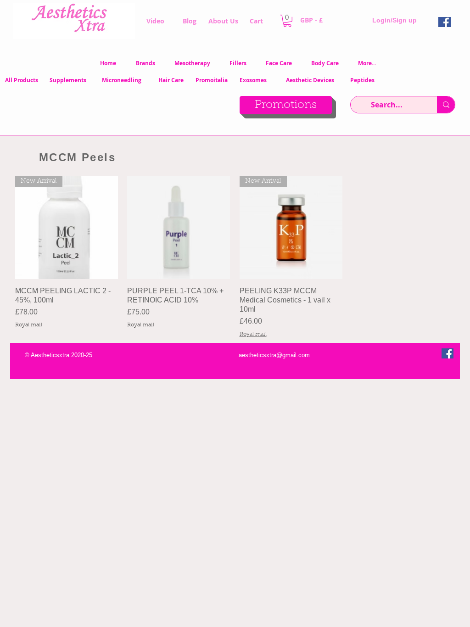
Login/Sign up (394, 20)
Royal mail (28, 325)
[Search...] (446, 104)
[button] (287, 21)
